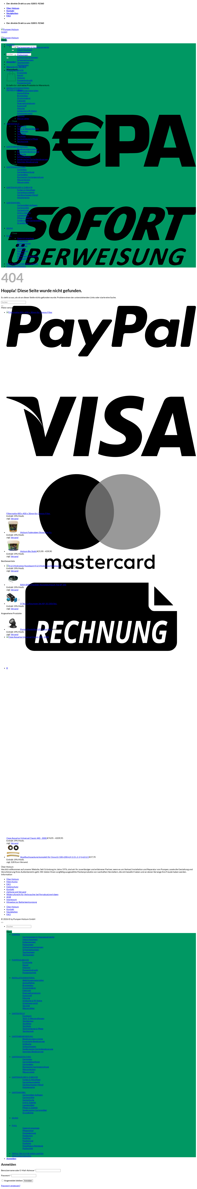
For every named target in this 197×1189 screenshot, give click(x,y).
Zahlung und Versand (16, 892)
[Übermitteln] (13, 50)
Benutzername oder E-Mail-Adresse (18, 1170)
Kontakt (10, 10)
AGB (8, 897)
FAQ (8, 15)
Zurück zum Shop (14, 90)
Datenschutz (12, 886)
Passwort (6, 1175)
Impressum (11, 899)
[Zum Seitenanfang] (2, 922)
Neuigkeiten (12, 13)
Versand (14, 518)
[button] (11, 61)
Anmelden (28, 1181)
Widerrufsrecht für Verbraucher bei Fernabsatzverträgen (32, 894)
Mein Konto (12, 881)
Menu (4, 40)
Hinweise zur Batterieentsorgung (21, 902)
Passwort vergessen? (10, 1185)
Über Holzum (12, 8)
